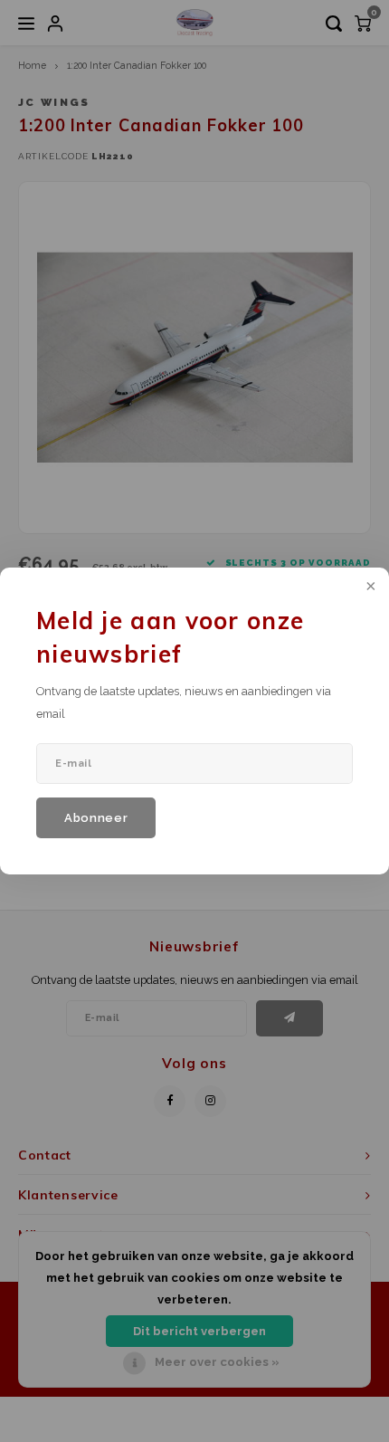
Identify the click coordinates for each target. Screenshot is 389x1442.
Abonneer (96, 818)
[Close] (369, 587)
